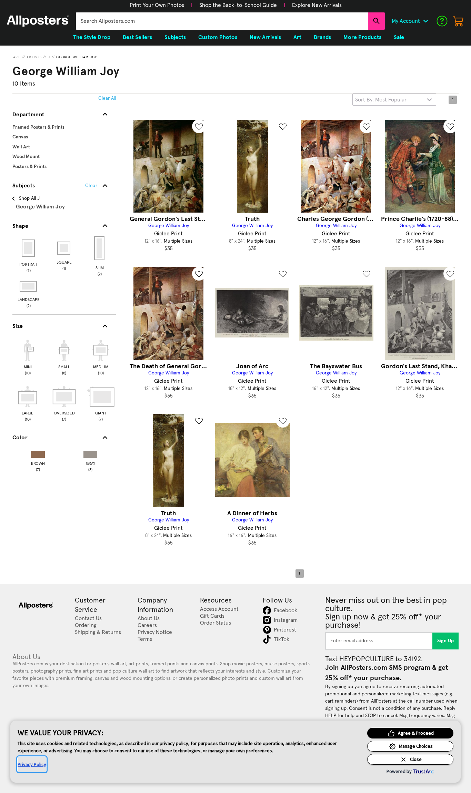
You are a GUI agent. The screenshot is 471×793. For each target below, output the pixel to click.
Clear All (107, 98)
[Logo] (38, 21)
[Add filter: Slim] (100, 248)
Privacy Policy (32, 764)
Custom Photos (217, 37)
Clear (91, 185)
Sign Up (445, 640)
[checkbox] (27, 356)
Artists (34, 57)
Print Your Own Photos (157, 5)
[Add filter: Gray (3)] (90, 453)
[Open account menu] (425, 21)
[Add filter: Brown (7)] (38, 453)
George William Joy (76, 57)
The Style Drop (91, 37)
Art (16, 57)
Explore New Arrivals (317, 5)
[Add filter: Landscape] (29, 286)
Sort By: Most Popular (381, 99)
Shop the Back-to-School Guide (238, 5)
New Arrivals (265, 37)
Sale (399, 37)
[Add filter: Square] (64, 248)
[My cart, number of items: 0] (458, 21)
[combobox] (222, 21)
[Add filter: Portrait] (29, 248)
